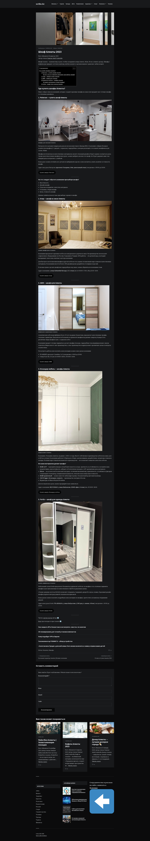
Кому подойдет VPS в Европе (48, 636)
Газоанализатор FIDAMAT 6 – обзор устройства (55, 641)
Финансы (54, 4)
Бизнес (38, 793)
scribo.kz (40, 4)
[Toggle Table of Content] (73, 68)
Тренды (68, 4)
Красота (38, 799)
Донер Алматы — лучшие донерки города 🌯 (100, 742)
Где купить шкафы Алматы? (47, 70)
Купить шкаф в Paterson (47, 172)
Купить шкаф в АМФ (46, 361)
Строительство (41, 812)
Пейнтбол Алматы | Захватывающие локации (47, 742)
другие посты (47, 618)
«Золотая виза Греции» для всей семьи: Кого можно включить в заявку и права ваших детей (71, 646)
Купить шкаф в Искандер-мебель (50, 492)
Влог (39, 621)
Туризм (62, 4)
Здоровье (88, 4)
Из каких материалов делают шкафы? (54, 82)
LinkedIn (59, 58)
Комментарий (43, 676)
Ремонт (38, 807)
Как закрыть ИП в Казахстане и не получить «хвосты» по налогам (62, 627)
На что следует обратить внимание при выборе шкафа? (59, 74)
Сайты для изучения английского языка (78, 809)
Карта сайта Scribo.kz (41, 835)
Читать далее (42, 762)
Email (40, 695)
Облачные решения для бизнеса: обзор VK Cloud (79, 800)
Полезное (102, 4)
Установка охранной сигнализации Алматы (79, 819)
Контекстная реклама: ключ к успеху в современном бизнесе (79, 790)
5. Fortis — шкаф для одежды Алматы (52, 84)
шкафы (52, 650)
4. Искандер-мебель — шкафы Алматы (52, 80)
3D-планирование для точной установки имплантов (57, 632)
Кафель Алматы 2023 (72, 745)
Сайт (40, 701)
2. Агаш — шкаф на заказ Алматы (50, 76)
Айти (73, 4)
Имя (39, 688)
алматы (46, 650)
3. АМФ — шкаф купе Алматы (49, 78)
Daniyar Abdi (51, 58)
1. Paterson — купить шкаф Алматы (51, 72)
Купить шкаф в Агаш (46, 275)
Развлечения (80, 4)
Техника (110, 4)
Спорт (95, 4)
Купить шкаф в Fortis (46, 610)
